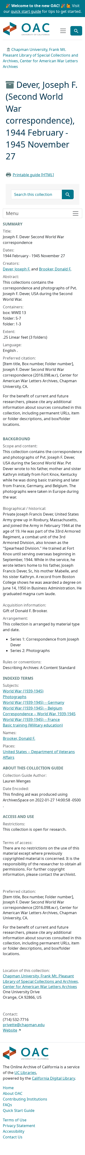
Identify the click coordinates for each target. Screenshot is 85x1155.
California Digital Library (53, 1078)
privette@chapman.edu (24, 1024)
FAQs (7, 1104)
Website (10, 1030)
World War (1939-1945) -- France (31, 719)
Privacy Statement (19, 1125)
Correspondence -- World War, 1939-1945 (39, 713)
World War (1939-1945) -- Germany (33, 702)
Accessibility (13, 1131)
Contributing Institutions (25, 1099)
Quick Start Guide (18, 1110)
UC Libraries (25, 1072)
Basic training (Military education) (33, 725)
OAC (26, 29)
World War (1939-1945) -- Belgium (32, 708)
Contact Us (12, 1137)
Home (8, 1087)
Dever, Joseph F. (16, 269)
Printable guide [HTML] (33, 174)
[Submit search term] (68, 194)
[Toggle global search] (76, 30)
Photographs (14, 696)
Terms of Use (14, 1120)
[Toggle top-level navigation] (63, 30)
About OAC (12, 1093)
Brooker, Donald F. (55, 269)
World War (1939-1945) (23, 691)
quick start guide (26, 11)
